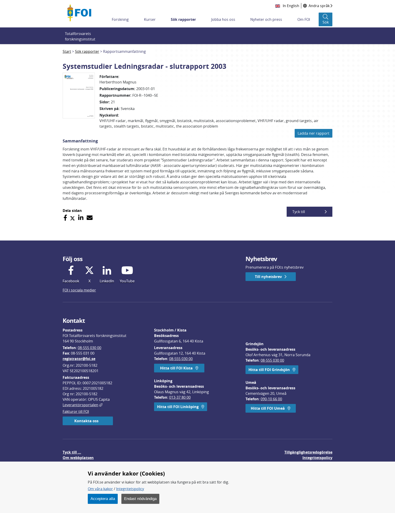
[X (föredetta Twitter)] (72, 218)
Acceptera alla (103, 498)
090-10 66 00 (271, 398)
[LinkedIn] (80, 218)
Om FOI (303, 19)
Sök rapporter (183, 19)
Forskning (120, 19)
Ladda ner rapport (313, 133)
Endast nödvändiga (140, 498)
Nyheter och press (266, 19)
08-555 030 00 (89, 347)
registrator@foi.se (79, 358)
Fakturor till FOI (76, 411)
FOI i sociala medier (79, 290)
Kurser (150, 19)
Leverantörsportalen (82, 404)
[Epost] (90, 218)
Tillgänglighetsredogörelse (308, 452)
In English (290, 5)
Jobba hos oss (223, 19)
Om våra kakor (100, 488)
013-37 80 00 (180, 397)
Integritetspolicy (130, 488)
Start (67, 51)
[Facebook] (65, 218)
